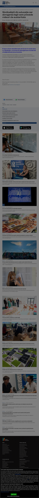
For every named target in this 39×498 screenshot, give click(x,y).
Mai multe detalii (17, 474)
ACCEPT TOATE (13, 494)
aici (28, 479)
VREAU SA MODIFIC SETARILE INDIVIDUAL (13, 496)
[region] (19, 483)
